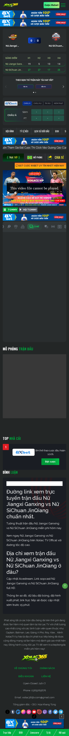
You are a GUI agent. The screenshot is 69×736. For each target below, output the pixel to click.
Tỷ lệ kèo (24, 131)
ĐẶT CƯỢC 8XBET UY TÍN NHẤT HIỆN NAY (41, 165)
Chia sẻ (59, 157)
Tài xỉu (48, 103)
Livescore (34, 732)
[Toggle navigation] (63, 5)
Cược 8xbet (52, 4)
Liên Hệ (46, 676)
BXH (57, 131)
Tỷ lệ (48, 732)
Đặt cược (50, 461)
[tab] (13, 157)
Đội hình (10, 131)
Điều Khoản (26, 676)
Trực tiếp (7, 732)
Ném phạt (58, 103)
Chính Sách (47, 668)
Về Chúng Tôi (23, 668)
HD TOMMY (30, 209)
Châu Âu (38, 103)
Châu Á (27, 103)
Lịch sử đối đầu (41, 131)
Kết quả (62, 732)
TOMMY (12, 209)
